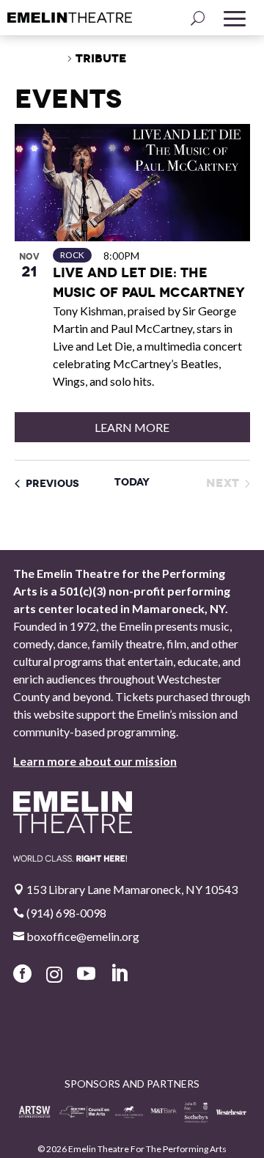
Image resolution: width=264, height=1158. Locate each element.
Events (39, 58)
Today (132, 481)
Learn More (132, 427)
